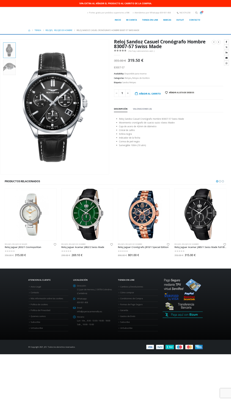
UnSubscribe (37, 328)
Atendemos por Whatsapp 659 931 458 (153, 12)
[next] (218, 42)
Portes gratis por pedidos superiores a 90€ (109, 12)
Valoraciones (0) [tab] (142, 108)
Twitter (226, 47)
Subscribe (35, 322)
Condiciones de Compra (131, 298)
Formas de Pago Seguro (131, 304)
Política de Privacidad (40, 310)
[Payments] (174, 347)
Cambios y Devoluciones (131, 286)
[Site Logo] (48, 17)
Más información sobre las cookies (47, 298)
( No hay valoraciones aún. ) (141, 51)
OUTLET (180, 20)
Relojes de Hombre (141, 78)
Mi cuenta (131, 20)
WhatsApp (226, 63)
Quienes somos (38, 316)
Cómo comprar (127, 292)
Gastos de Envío (127, 316)
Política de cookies (39, 304)
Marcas (167, 20)
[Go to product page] (30, 214)
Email (226, 57)
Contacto (194, 20)
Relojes (128, 78)
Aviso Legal (36, 286)
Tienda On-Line (150, 20)
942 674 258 (184, 12)
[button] (196, 13)
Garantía (124, 310)
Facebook (226, 41)
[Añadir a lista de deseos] (55, 244)
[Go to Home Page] (29, 30)
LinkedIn (226, 52)
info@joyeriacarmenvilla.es (89, 311)
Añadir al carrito (150, 93)
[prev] (214, 42)
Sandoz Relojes (129, 82)
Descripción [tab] (120, 108)
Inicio (118, 20)
